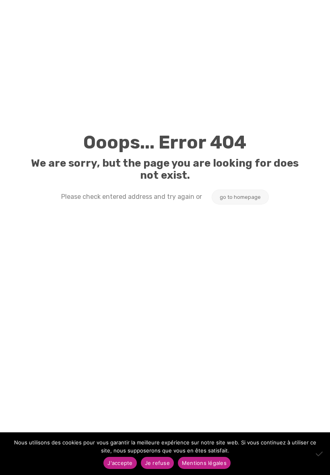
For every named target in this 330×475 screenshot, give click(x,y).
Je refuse (157, 463)
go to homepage (240, 197)
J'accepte (119, 463)
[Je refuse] (320, 454)
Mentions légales (204, 463)
